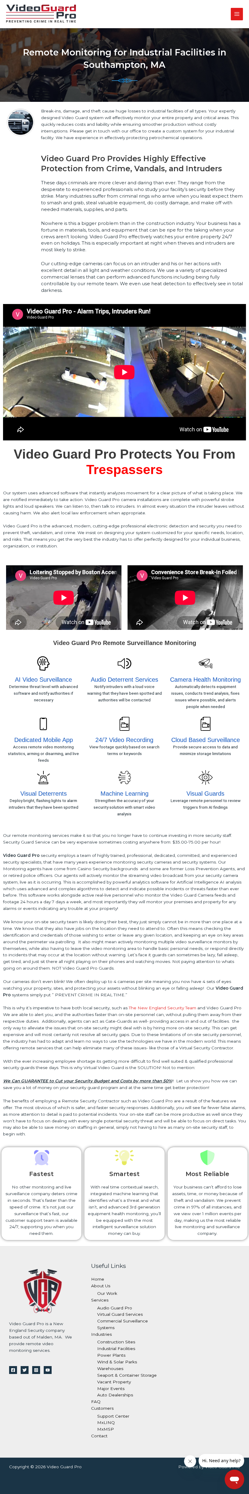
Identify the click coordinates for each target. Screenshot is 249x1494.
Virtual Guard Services (120, 1314)
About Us (100, 1285)
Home (97, 1279)
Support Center (113, 1416)
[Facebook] (13, 1370)
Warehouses (110, 1368)
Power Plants (111, 1355)
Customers (102, 1408)
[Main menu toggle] (237, 14)
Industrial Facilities (116, 1348)
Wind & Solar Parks (117, 1361)
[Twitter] (25, 1370)
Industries (101, 1334)
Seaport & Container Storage (127, 1375)
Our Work (107, 1293)
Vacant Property (114, 1381)
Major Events (110, 1388)
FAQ (96, 1401)
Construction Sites (116, 1341)
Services (99, 1300)
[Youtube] (48, 1370)
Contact (99, 1435)
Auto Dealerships (115, 1394)
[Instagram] (36, 1370)
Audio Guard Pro (114, 1307)
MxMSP (105, 1429)
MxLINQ (106, 1422)
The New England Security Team (162, 1007)
